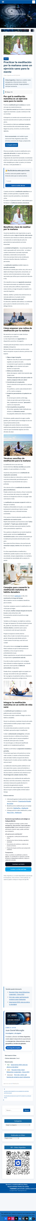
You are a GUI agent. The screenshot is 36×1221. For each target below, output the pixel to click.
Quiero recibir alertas (18, 185)
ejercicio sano (7, 1083)
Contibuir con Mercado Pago (18, 869)
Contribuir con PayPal (18, 864)
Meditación (16, 1083)
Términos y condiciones (12, 1184)
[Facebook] (6, 1218)
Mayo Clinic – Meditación (14, 812)
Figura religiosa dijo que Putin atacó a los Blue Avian (17, 1096)
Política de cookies (23, 1186)
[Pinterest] (9, 1218)
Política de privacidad (29, 1192)
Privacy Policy (23, 1184)
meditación (17, 596)
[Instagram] (13, 1218)
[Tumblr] (23, 1218)
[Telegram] (30, 1218)
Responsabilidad (12, 1186)
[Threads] (26, 1218)
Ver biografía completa (13, 1048)
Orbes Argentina (18, 14)
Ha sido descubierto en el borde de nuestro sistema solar (16, 1092)
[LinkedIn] (19, 1218)
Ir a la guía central (11, 145)
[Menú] (3, 2)
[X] (16, 1218)
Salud (6, 58)
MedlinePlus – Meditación (20, 808)
